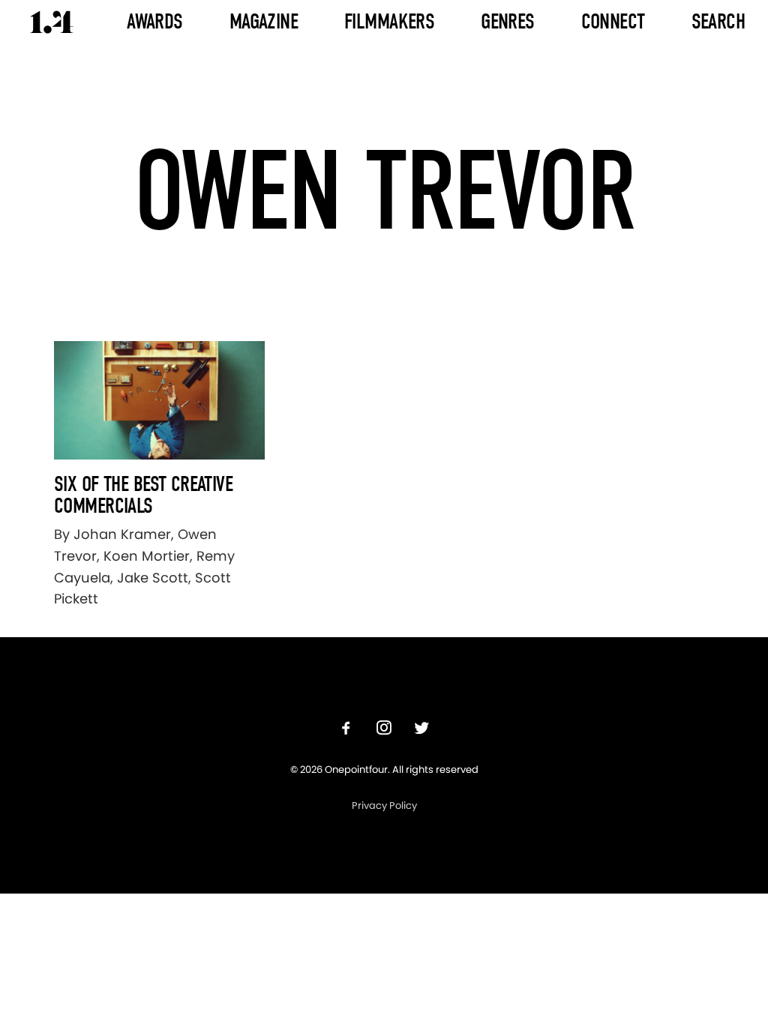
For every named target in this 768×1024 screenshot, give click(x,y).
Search (719, 21)
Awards (155, 21)
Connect (613, 21)
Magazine (264, 21)
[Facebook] (346, 729)
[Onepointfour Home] (52, 22)
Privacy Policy (384, 805)
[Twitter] (421, 729)
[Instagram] (384, 729)
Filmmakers (389, 21)
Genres (508, 21)
